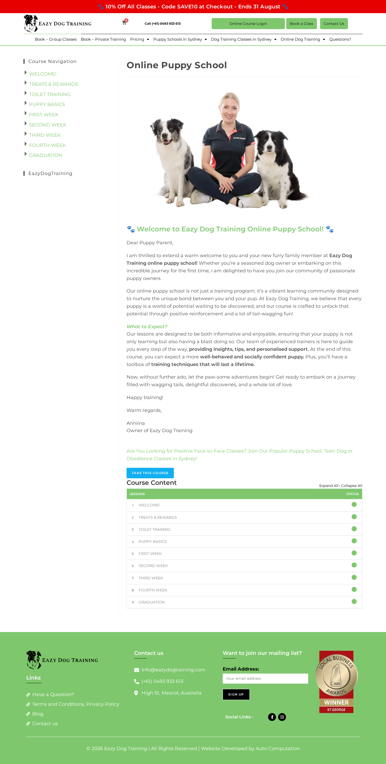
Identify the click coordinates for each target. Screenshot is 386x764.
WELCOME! (149, 505)
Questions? (340, 39)
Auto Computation (278, 748)
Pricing (137, 39)
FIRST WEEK (150, 553)
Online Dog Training (300, 39)
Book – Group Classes (56, 39)
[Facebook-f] (272, 717)
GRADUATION (152, 602)
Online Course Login (248, 23)
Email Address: (241, 669)
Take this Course (150, 473)
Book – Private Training (103, 39)
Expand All (328, 485)
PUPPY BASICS (153, 541)
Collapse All (351, 485)
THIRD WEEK (151, 578)
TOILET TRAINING (155, 529)
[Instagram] (282, 717)
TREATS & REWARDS (158, 517)
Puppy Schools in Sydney (177, 39)
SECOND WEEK (153, 565)
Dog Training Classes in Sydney (241, 39)
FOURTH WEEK (153, 590)
